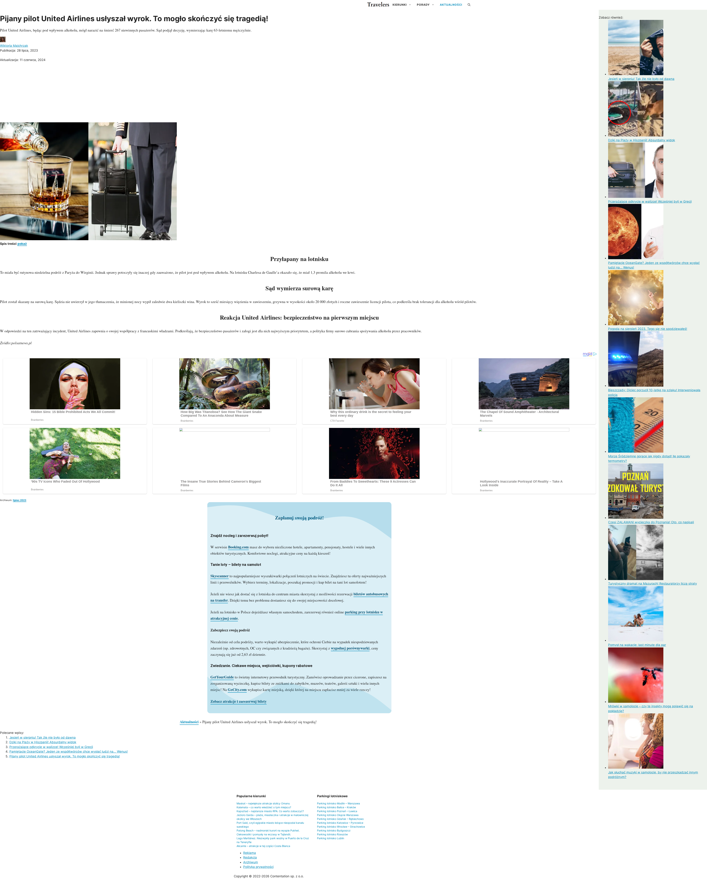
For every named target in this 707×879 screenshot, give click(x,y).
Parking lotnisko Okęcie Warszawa (337, 815)
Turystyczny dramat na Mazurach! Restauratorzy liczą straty (652, 583)
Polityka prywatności (258, 867)
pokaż (22, 244)
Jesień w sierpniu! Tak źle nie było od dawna (42, 737)
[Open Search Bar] (469, 4)
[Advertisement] (299, 93)
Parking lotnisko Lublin (330, 838)
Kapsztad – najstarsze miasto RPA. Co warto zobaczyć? (270, 811)
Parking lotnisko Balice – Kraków (336, 807)
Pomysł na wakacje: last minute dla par (637, 645)
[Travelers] (378, 5)
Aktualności (451, 4)
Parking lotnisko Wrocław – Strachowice (341, 826)
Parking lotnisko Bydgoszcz (334, 830)
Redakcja (250, 857)
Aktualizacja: (22, 60)
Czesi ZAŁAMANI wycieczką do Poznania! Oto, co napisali (651, 522)
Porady (423, 4)
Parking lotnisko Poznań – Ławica (337, 811)
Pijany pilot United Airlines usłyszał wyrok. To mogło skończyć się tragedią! (64, 756)
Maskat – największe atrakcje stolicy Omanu (263, 803)
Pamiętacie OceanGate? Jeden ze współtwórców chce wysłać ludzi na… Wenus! (68, 751)
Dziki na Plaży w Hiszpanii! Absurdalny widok (42, 742)
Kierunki (400, 4)
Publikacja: (19, 50)
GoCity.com (237, 689)
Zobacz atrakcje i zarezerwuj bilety (238, 701)
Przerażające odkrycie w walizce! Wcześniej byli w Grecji (51, 747)
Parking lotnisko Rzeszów (332, 834)
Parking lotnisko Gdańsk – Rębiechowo (340, 818)
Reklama (249, 853)
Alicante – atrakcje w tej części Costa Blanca (263, 846)
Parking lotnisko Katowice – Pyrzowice (340, 822)
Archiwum (250, 862)
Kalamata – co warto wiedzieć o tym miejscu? (264, 807)
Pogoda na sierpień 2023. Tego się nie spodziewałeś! (647, 329)
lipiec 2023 (19, 500)
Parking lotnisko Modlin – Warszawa (338, 803)
